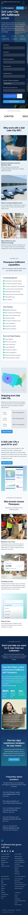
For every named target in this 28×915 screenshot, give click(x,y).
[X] (7, 851)
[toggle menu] (26, 8)
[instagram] (10, 851)
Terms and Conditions (11, 910)
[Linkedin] (2, 851)
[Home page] (7, 8)
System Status (18, 910)
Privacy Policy (4, 910)
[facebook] (5, 851)
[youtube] (13, 851)
